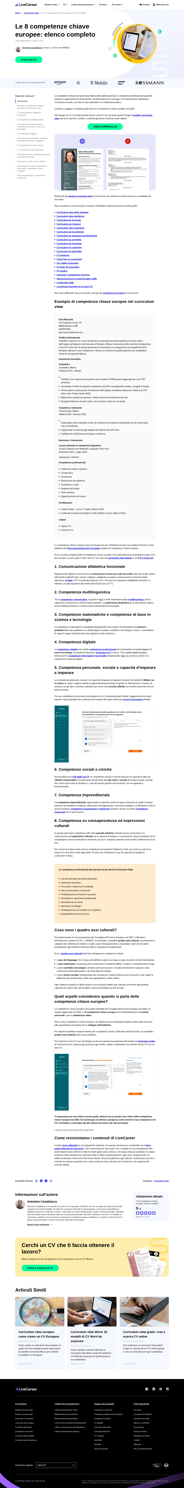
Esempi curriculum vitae (24, 1414)
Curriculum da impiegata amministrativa (77, 236)
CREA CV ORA (105, 734)
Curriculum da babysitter (69, 251)
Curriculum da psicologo (69, 243)
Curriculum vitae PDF (102, 1431)
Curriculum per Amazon (69, 224)
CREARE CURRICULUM (105, 1082)
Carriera (102, 5)
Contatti (146, 5)
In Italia (68, 580)
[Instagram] (167, 1389)
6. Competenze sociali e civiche (30, 145)
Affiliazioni (137, 1444)
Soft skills (97, 1444)
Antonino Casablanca (32, 48)
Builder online (51, 5)
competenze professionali (102, 649)
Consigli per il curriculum (103, 1410)
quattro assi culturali (71, 953)
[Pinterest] (160, 1389)
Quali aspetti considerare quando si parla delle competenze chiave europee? (32, 168)
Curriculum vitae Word (102, 1427)
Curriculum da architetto (69, 240)
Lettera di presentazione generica (67, 1431)
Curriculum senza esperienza (26, 1440)
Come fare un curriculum (69, 259)
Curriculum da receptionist (70, 232)
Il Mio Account (162, 5)
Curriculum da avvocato (69, 220)
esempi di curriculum (113, 293)
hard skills (101, 656)
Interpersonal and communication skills (77, 279)
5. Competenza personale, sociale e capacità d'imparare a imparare (32, 139)
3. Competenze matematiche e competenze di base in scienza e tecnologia (31, 126)
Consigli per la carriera (102, 1419)
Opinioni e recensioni (141, 1423)
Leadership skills (65, 283)
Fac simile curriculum (67, 263)
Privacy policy (139, 1427)
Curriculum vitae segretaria (70, 228)
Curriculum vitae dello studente (72, 212)
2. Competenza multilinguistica (30, 120)
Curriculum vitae (161, 1181)
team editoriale (70, 1145)
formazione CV (103, 652)
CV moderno (63, 255)
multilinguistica (136, 599)
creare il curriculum (133, 699)
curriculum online (146, 1041)
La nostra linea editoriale (143, 1414)
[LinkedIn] (153, 1389)
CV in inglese (99, 1436)
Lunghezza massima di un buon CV (75, 286)
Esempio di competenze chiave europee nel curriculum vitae (30, 107)
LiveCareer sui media (141, 1419)
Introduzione (22, 101)
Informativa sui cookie (142, 1436)
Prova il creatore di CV (40, 1268)
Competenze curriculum (24, 1431)
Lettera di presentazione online (66, 1410)
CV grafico (62, 271)
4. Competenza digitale (27, 134)
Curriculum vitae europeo (24, 1423)
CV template (98, 1423)
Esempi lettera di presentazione (66, 1419)
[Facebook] (146, 1389)
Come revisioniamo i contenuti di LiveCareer (31, 176)
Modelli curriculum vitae (24, 1410)
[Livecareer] (26, 1389)
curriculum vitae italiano (120, 558)
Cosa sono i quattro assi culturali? (31, 161)
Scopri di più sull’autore (38, 1224)
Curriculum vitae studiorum (70, 216)
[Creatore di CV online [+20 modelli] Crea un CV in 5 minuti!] (26, 4)
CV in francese (145, 558)
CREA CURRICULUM (105, 126)
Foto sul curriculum (101, 1449)
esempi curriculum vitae (80, 196)
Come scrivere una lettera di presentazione (70, 1423)
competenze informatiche (81, 656)
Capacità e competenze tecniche (73, 275)
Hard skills (98, 1440)
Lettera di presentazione (82, 5)
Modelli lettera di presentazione (66, 1414)
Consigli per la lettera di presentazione (108, 1414)
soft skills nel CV (80, 777)
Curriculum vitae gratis (23, 1427)
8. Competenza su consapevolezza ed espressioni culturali (33, 155)
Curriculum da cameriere (69, 247)
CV (64, 5)
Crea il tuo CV (29, 59)
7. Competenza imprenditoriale (30, 150)
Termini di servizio (140, 1431)
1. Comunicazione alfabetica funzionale (29, 114)
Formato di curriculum (68, 267)
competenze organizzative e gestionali (89, 809)
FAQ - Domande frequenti (143, 1449)
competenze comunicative (73, 599)
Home (17, 13)
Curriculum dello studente (24, 1436)
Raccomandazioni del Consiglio (84, 548)
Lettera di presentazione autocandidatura (70, 1427)
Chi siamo (116, 5)
